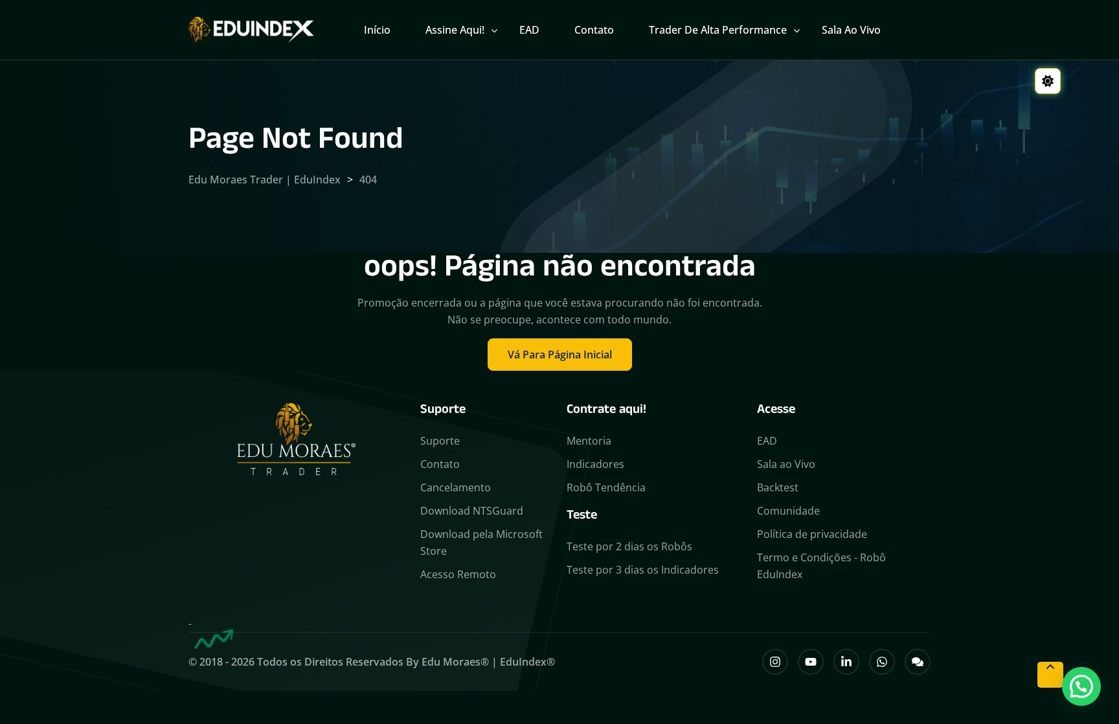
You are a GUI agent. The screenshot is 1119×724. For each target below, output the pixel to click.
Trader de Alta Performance (718, 30)
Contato (594, 30)
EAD (529, 30)
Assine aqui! (454, 30)
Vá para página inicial (560, 354)
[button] (1081, 686)
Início (377, 30)
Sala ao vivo (851, 30)
